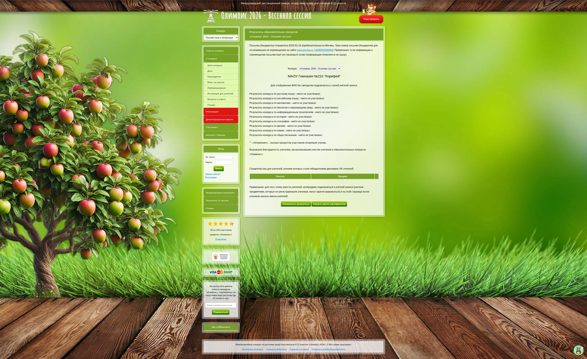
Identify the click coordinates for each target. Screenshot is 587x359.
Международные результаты (220, 192)
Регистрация (212, 111)
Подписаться (221, 312)
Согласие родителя (276, 349)
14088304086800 (323, 50)
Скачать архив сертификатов (329, 204)
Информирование (216, 88)
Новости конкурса (215, 51)
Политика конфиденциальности (328, 349)
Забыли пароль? (212, 174)
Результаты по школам (217, 200)
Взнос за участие (215, 82)
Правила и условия (299, 349)
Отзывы (211, 105)
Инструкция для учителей (220, 93)
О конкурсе (211, 58)
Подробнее (221, 239)
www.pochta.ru (305, 50)
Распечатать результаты (296, 204)
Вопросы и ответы (216, 99)
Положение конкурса (252, 349)
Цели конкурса (214, 65)
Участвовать (371, 19)
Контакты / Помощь (215, 135)
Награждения (214, 76)
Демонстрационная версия (219, 119)
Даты (209, 71)
